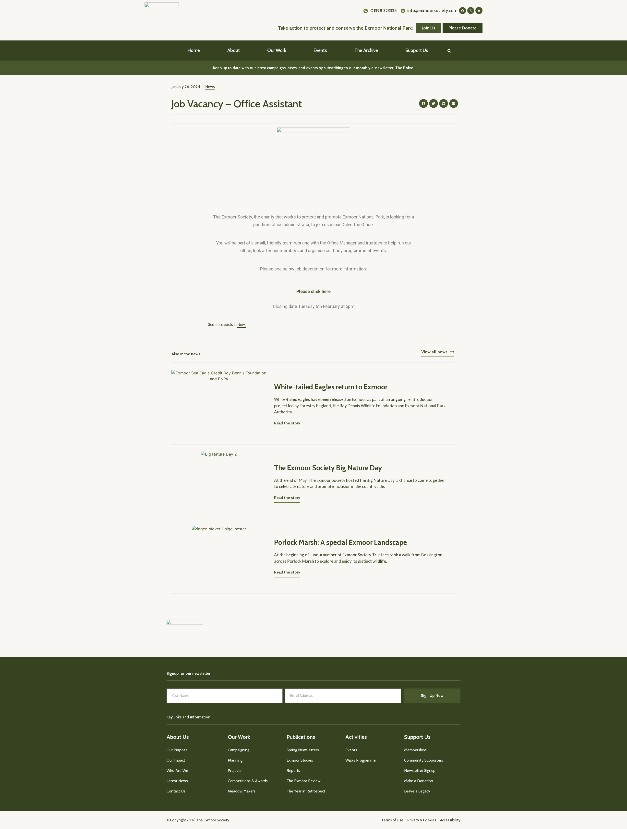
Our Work (276, 50)
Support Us (416, 50)
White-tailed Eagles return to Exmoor (330, 387)
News (210, 86)
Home (194, 50)
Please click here (313, 291)
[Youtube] (478, 10)
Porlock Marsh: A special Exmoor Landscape (340, 542)
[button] (449, 51)
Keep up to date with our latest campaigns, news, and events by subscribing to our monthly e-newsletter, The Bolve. (313, 67)
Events (320, 50)
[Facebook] (462, 10)
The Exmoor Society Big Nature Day (328, 467)
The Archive (366, 50)
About (233, 50)
